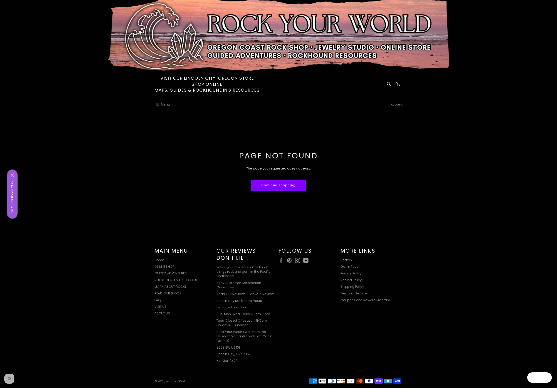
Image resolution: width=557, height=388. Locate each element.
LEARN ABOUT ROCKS (170, 286)
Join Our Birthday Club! (12, 197)
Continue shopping (278, 185)
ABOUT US (162, 313)
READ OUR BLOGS (167, 293)
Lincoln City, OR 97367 (233, 354)
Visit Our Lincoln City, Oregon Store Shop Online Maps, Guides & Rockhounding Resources (207, 84)
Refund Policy (351, 280)
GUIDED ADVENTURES (170, 273)
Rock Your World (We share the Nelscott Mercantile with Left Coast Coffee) (244, 336)
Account (397, 104)
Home (159, 260)
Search (346, 260)
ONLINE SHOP (164, 266)
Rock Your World (176, 381)
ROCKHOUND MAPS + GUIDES (177, 280)
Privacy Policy (351, 273)
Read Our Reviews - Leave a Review (245, 294)
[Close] (12, 175)
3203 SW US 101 (228, 347)
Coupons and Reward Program (365, 300)
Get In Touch (351, 266)
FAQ (157, 300)
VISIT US (160, 306)
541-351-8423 (227, 360)
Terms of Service (354, 293)
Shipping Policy (352, 286)
